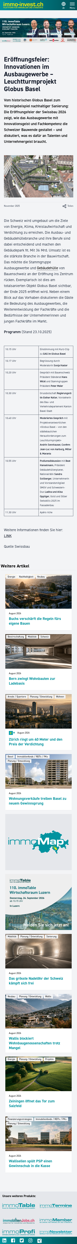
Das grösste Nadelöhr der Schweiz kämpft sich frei (36, 981)
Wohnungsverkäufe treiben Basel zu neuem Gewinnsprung (37, 801)
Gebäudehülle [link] (47, 267)
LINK (8, 535)
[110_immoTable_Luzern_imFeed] (38, 902)
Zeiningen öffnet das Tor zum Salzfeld (32, 1103)
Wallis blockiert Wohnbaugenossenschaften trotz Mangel (34, 1043)
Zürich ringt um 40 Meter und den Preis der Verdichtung (35, 742)
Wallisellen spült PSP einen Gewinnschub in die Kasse (30, 1163)
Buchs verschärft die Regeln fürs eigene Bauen (35, 621)
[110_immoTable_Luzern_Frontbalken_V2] (38, 30)
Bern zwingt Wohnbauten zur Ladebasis (32, 681)
